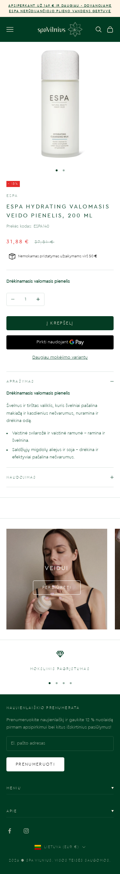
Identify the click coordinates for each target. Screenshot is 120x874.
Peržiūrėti (56, 587)
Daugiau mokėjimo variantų (60, 357)
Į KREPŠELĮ (60, 323)
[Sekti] (9, 831)
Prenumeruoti (35, 764)
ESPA (12, 196)
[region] (60, 661)
